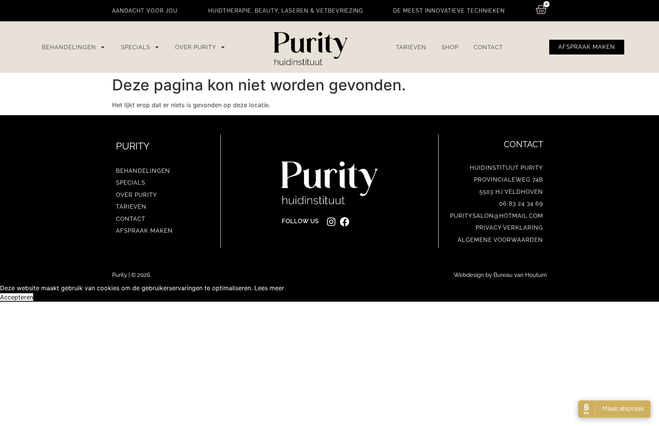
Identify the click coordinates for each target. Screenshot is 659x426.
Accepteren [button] (16, 297)
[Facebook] (344, 222)
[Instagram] (331, 222)
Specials (135, 47)
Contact (488, 47)
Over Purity (195, 47)
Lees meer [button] (269, 288)
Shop (450, 47)
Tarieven (411, 47)
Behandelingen (69, 47)
